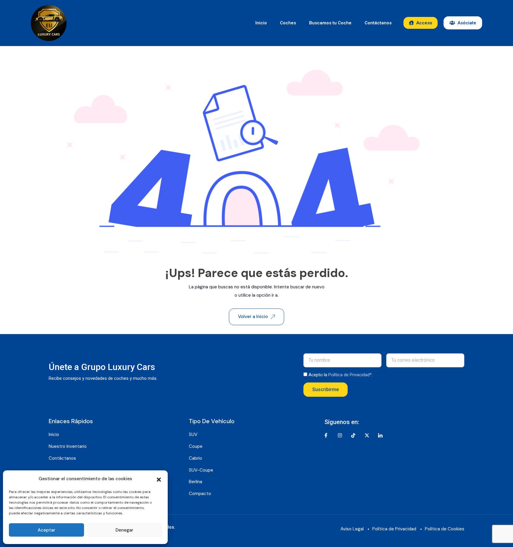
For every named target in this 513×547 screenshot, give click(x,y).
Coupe (195, 446)
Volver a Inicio (253, 317)
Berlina (195, 482)
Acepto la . (340, 374)
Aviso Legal (352, 529)
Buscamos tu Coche (330, 23)
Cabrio (195, 458)
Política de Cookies (444, 529)
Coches (288, 23)
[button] (159, 479)
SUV (193, 434)
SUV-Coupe (201, 470)
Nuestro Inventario (68, 446)
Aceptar (46, 530)
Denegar (124, 530)
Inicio (261, 23)
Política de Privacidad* (350, 374)
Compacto (200, 494)
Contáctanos (378, 23)
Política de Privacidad (394, 529)
